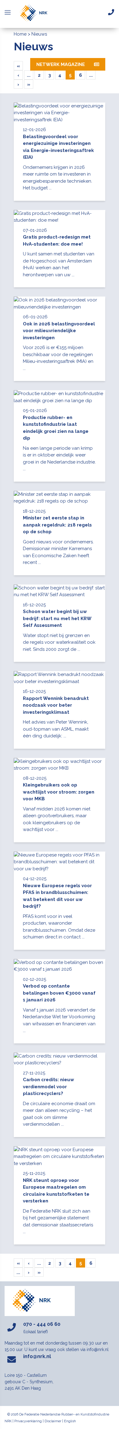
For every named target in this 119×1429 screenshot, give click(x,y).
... (29, 75)
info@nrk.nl (37, 1356)
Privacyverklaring (28, 1421)
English (70, 1421)
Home (20, 34)
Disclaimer (53, 1421)
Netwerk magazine (60, 64)
